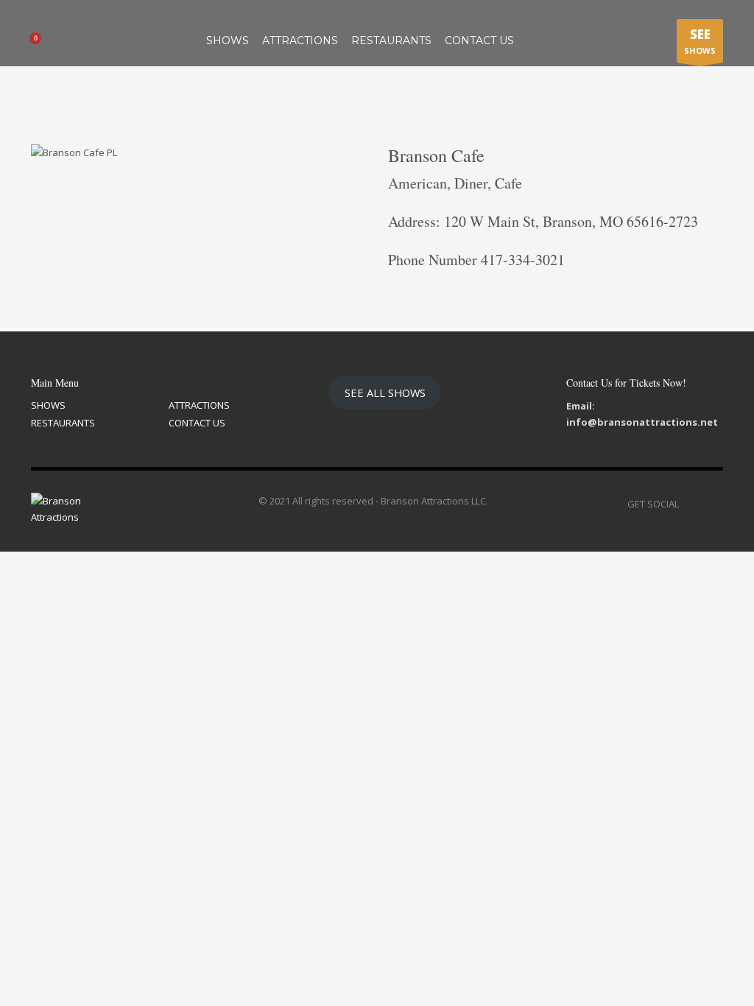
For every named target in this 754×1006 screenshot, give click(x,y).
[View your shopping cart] (40, 40)
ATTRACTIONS (199, 405)
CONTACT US (197, 422)
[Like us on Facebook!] (690, 504)
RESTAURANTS (63, 422)
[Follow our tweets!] (712, 504)
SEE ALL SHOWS (385, 392)
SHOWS (700, 41)
